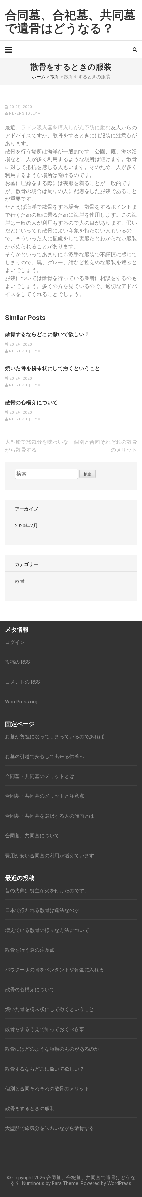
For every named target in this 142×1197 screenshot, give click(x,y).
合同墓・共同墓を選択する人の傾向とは (49, 816)
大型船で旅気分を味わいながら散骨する (49, 1128)
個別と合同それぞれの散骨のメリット (47, 1089)
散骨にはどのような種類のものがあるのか (52, 1049)
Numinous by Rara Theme (50, 1183)
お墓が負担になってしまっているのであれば (54, 737)
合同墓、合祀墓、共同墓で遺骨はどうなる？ (70, 21)
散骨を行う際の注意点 (29, 950)
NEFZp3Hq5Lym (25, 113)
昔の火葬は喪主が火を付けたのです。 (47, 891)
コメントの (22, 682)
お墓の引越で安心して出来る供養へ (44, 756)
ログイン (15, 642)
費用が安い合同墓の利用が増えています (49, 856)
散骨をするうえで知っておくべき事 (44, 1029)
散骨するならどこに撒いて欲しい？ (47, 334)
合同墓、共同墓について (32, 836)
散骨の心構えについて (31, 402)
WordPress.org (21, 702)
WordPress (119, 1183)
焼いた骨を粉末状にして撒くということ (52, 368)
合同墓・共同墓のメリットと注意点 (44, 796)
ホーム (39, 76)
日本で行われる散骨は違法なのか (42, 910)
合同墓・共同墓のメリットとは (39, 776)
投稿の (17, 662)
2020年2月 (26, 526)
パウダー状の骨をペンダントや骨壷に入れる (54, 970)
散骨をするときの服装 (29, 1108)
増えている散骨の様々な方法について (47, 930)
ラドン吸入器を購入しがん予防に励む (66, 127)
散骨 (54, 76)
